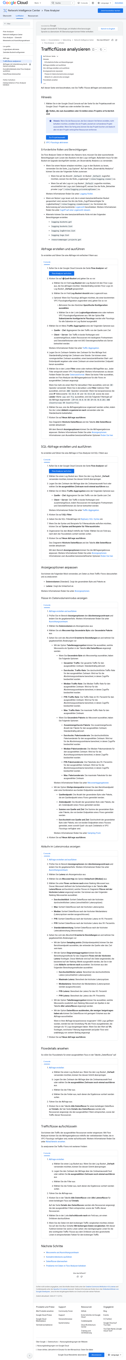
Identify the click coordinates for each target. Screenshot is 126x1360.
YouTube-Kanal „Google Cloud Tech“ (112, 1330)
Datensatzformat (77, 374)
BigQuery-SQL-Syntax (90, 519)
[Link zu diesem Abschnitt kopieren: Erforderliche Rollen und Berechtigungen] (89, 149)
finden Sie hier (107, 435)
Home (43, 40)
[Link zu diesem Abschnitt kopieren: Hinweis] (54, 97)
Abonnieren (96, 1355)
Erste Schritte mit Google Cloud (90, 1316)
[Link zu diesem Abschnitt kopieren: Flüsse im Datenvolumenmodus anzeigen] (89, 598)
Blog (105, 1311)
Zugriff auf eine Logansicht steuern (75, 210)
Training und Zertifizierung (86, 1332)
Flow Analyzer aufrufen (61, 273)
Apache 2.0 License (60, 1289)
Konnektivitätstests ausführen (59, 1257)
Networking (67, 40)
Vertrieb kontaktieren (44, 1325)
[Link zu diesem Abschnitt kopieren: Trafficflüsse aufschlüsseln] (79, 1126)
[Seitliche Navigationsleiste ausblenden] (29, 1355)
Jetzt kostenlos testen (110, 10)
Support (62, 1315)
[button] (82, 112)
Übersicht (7, 16)
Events (106, 1315)
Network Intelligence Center (24, 10)
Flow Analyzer (52, 10)
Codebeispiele (86, 1321)
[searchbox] (16, 24)
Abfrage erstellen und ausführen (63, 611)
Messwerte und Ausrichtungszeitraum (62, 1252)
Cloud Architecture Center (88, 1326)
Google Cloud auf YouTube (110, 1324)
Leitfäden (20, 16)
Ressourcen (33, 16)
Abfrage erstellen (56, 1067)
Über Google (41, 1342)
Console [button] (46, 262)
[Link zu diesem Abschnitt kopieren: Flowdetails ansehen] (71, 1048)
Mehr (37, 3)
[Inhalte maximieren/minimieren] (57, 56)
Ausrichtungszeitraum (58, 621)
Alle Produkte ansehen (45, 1311)
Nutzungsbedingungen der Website (73, 1342)
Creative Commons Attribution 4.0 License (100, 1287)
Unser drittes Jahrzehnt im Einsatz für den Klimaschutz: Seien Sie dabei (65, 1350)
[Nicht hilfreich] (116, 40)
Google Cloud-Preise (44, 1315)
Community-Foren (66, 1311)
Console (84, 3)
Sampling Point (94, 833)
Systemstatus (64, 1323)
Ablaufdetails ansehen (55, 1141)
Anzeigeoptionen (99, 432)
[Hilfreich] (112, 40)
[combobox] (62, 3)
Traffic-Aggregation (91, 348)
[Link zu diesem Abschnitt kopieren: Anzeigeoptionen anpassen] (80, 567)
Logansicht (80, 207)
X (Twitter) (107, 1319)
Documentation (54, 40)
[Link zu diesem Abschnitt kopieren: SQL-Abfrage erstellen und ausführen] (93, 446)
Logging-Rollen (86, 194)
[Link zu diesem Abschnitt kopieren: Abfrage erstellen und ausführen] (87, 249)
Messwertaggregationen (98, 783)
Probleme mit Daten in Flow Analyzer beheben (66, 1266)
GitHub (83, 1311)
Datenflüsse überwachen (56, 1261)
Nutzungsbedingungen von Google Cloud (53, 1346)
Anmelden (119, 3)
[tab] (47, 262)
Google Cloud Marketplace (41, 1320)
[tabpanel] (79, 352)
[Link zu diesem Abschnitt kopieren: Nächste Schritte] (65, 1246)
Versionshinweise (65, 1319)
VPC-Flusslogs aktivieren (57, 142)
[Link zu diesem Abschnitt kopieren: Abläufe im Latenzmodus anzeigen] (82, 846)
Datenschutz (53, 1342)
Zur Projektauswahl (57, 137)
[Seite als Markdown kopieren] (101, 49)
